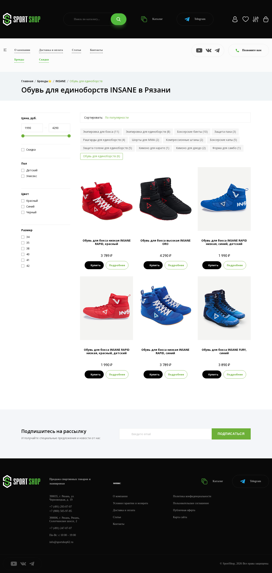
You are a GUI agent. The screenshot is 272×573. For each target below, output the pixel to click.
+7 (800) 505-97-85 (60, 511)
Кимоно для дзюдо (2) (191, 148)
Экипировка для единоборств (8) (148, 132)
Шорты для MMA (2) (145, 140)
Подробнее (117, 265)
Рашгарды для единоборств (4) (104, 140)
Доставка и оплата (51, 50)
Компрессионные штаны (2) (184, 140)
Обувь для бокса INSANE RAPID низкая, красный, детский (106, 351)
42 (165, 224)
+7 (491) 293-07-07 (60, 506)
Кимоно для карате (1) (154, 148)
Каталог (157, 19)
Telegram (199, 19)
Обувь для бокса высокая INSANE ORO (165, 242)
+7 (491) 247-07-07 (60, 528)
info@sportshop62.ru (61, 542)
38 (217, 333)
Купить (96, 265)
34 (103, 333)
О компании (22, 50)
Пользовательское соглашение (191, 503)
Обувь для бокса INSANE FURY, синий (224, 351)
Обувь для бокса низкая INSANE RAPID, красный (107, 242)
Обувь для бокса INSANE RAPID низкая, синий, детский (224, 242)
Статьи (76, 50)
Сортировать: (93, 117)
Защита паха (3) (225, 132)
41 (106, 224)
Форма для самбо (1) (226, 148)
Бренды (19, 59)
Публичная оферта (184, 510)
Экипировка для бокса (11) (101, 132)
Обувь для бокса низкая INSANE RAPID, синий (165, 351)
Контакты (96, 50)
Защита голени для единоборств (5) (107, 148)
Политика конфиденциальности (192, 496)
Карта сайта (180, 517)
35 (224, 224)
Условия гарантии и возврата (130, 503)
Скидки (44, 59)
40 (161, 333)
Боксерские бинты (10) (192, 132)
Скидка (31, 149)
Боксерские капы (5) (223, 140)
